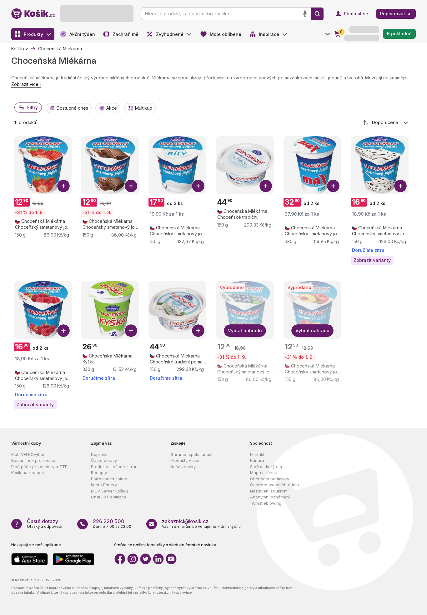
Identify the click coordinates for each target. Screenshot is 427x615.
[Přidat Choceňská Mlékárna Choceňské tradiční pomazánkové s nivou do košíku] (198, 330)
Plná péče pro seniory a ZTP (39, 466)
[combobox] (386, 122)
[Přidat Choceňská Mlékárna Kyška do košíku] (131, 330)
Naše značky (183, 466)
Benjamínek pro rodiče (33, 460)
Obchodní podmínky (269, 478)
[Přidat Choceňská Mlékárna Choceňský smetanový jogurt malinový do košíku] (63, 330)
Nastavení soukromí (269, 490)
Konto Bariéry (104, 484)
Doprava (99, 454)
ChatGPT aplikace (109, 496)
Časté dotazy (104, 460)
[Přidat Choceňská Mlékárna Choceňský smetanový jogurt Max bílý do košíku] (333, 186)
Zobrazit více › (26, 84)
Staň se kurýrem (266, 466)
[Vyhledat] (317, 14)
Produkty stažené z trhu (114, 466)
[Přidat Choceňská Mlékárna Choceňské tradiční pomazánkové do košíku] (265, 186)
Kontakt (257, 454)
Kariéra (257, 460)
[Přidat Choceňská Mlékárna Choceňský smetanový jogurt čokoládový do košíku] (131, 186)
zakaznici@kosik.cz (185, 521)
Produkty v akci (185, 460)
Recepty (99, 472)
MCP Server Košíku (109, 490)
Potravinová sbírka (109, 478)
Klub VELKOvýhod (28, 454)
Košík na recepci (27, 472)
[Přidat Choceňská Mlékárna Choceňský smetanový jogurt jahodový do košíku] (63, 186)
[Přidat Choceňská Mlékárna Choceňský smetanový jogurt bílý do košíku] (198, 186)
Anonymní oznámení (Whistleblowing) (270, 500)
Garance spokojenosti (192, 454)
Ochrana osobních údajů (274, 484)
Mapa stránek (263, 472)
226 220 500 (108, 521)
